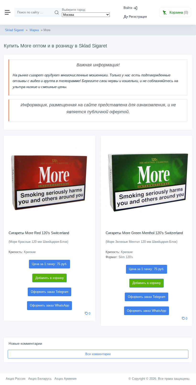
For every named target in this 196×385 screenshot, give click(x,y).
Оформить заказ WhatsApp (49, 305)
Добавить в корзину (49, 278)
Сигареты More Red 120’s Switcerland (39, 233)
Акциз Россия (15, 378)
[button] (175, 12)
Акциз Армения (65, 378)
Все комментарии (98, 354)
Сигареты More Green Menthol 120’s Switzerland (144, 233)
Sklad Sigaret (14, 30)
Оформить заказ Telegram (49, 292)
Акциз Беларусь (40, 378)
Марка (34, 30)
